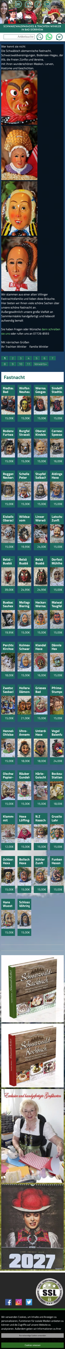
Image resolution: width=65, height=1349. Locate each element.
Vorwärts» (40, 364)
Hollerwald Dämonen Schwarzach (24, 690)
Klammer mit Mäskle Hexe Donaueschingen (8, 818)
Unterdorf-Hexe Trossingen (40, 733)
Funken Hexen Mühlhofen (57, 861)
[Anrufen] (37, 4)
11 (28, 364)
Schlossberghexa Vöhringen (24, 904)
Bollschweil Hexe (24, 861)
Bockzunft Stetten (57, 776)
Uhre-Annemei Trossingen (24, 733)
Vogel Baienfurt (57, 733)
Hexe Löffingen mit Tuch (24, 818)
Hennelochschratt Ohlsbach (8, 733)
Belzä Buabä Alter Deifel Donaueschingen (40, 561)
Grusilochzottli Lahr (57, 818)
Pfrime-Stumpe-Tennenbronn (57, 690)
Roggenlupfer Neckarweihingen (8, 476)
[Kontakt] (47, 4)
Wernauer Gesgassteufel (40, 390)
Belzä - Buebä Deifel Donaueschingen (8, 561)
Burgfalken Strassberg (24, 433)
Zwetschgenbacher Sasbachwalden (8, 690)
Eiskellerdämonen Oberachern (8, 519)
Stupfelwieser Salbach (40, 476)
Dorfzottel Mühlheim (57, 561)
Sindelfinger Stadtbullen (57, 390)
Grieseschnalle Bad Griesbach (40, 690)
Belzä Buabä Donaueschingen (24, 561)
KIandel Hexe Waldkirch (40, 647)
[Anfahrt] (27, 4)
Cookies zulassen (32, 1345)
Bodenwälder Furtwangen (8, 433)
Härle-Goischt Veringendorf (40, 776)
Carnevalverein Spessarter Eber (57, 433)
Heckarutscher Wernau (40, 604)
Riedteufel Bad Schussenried (8, 390)
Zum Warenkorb (59, 35)
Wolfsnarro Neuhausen (24, 390)
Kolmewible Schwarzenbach (24, 647)
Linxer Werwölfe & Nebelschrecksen (40, 519)
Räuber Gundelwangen (24, 776)
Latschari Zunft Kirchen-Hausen (57, 519)
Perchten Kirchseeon (8, 647)
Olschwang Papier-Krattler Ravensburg (8, 776)
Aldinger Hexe (57, 476)
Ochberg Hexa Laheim (8, 861)
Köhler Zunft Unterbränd (40, 861)
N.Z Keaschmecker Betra (40, 818)
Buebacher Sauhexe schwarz (8, 604)
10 (20, 364)
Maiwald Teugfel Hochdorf (57, 604)
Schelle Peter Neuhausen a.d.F (24, 476)
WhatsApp (49, 36)
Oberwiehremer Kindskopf (40, 433)
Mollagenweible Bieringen (24, 604)
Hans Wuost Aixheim (8, 904)
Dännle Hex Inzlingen (57, 647)
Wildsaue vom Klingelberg (24, 519)
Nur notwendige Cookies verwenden (32, 1335)
